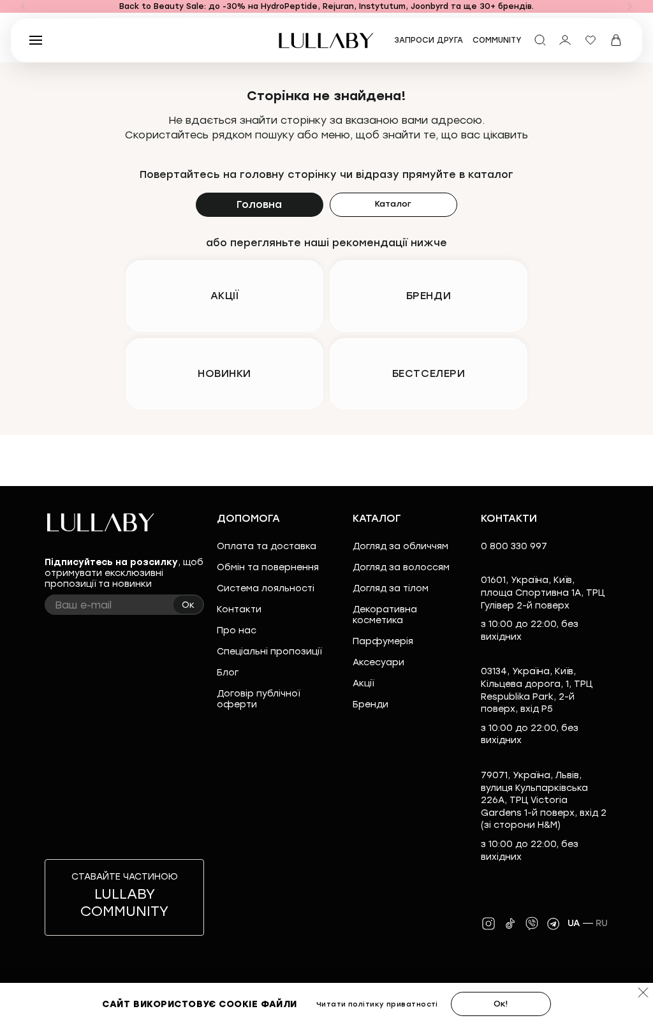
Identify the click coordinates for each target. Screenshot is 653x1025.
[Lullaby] (326, 40)
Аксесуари (378, 662)
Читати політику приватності (377, 1004)
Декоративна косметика (385, 615)
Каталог (393, 204)
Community (497, 40)
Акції (363, 683)
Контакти (239, 609)
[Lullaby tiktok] (510, 923)
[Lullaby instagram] (488, 923)
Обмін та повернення (268, 567)
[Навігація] (23, 6)
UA (574, 923)
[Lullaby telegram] (553, 923)
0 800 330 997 (514, 546)
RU (602, 923)
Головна (259, 204)
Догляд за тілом (391, 588)
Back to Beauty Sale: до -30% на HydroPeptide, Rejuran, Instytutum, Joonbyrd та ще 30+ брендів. (326, 6)
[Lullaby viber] (531, 923)
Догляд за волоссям (401, 567)
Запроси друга (428, 40)
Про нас (236, 630)
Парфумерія (383, 641)
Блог (227, 672)
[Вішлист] (590, 40)
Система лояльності (265, 588)
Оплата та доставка (266, 546)
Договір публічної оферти (258, 699)
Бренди (370, 704)
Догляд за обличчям (400, 546)
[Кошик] (616, 40)
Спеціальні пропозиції (269, 651)
